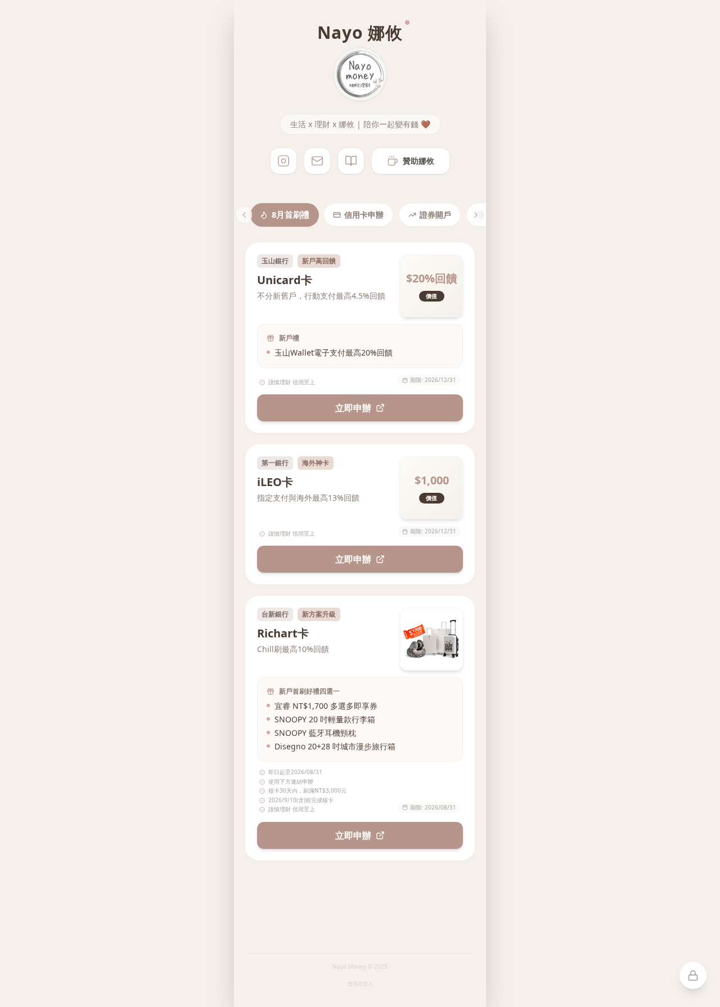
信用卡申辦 (364, 214)
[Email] (317, 160)
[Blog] (351, 160)
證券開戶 (435, 214)
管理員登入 (360, 983)
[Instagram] (283, 160)
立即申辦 (353, 408)
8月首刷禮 (290, 215)
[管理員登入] (693, 975)
